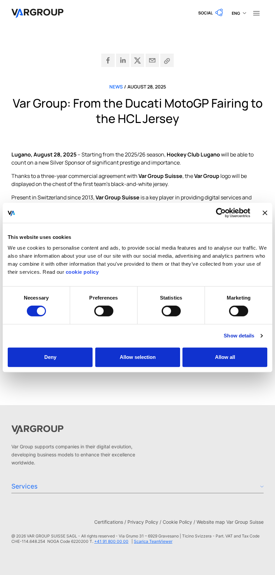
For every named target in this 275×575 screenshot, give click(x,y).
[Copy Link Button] (167, 60)
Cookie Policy (177, 522)
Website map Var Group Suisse (230, 522)
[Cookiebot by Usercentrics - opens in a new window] (220, 213)
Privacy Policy (142, 522)
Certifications (108, 522)
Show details (239, 335)
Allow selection (138, 357)
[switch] (103, 311)
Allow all (225, 357)
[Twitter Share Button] (137, 60)
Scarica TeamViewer (153, 541)
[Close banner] (265, 212)
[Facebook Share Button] (108, 60)
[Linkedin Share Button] (122, 60)
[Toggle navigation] (256, 12)
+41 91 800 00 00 (111, 541)
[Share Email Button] (152, 60)
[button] (211, 12)
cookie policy (82, 272)
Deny (50, 357)
